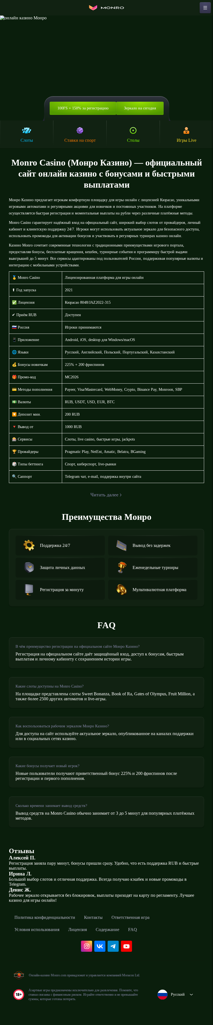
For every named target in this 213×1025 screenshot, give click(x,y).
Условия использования (36, 929)
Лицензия (77, 929)
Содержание (107, 929)
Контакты (93, 917)
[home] (106, 7)
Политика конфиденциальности (44, 917)
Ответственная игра (130, 917)
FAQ (132, 929)
